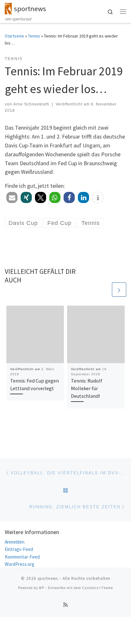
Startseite (14, 36)
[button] (11, 197)
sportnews (48, 578)
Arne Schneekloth (31, 104)
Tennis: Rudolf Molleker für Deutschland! (86, 388)
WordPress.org (19, 564)
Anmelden (14, 542)
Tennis (34, 36)
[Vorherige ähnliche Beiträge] (104, 289)
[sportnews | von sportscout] (8, 7)
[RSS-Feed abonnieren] (65, 605)
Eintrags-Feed (19, 549)
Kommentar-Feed (22, 557)
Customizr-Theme (97, 588)
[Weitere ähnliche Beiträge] (119, 289)
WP (41, 588)
